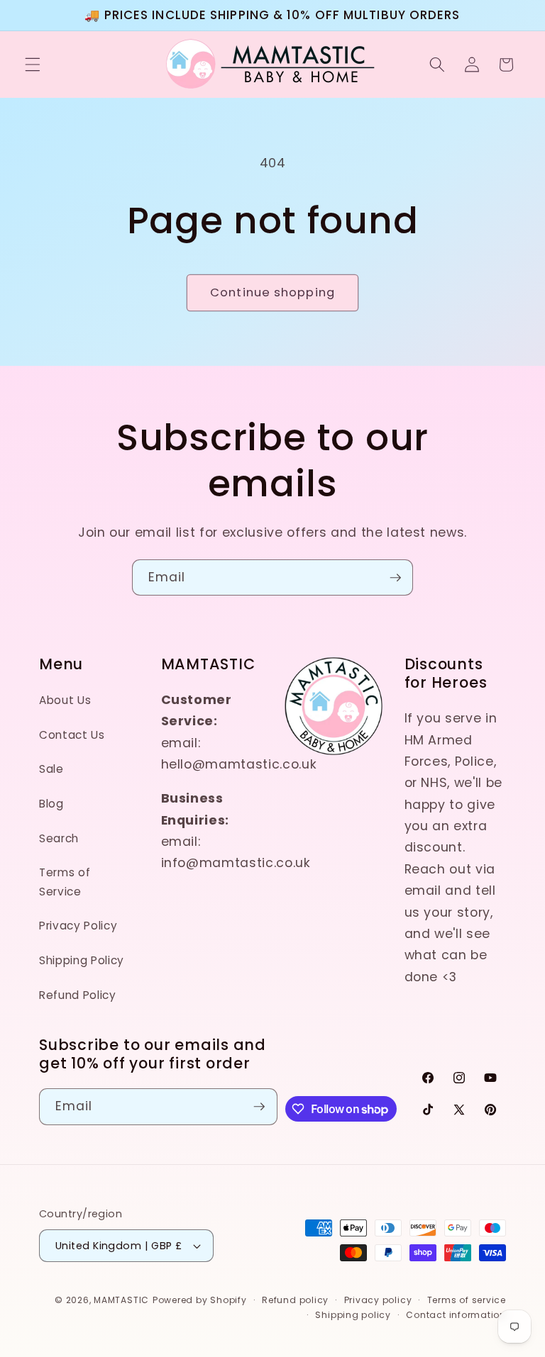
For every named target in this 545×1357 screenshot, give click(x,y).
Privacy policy (378, 1300)
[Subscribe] (395, 577)
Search (59, 838)
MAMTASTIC (121, 1300)
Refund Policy (77, 995)
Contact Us (72, 734)
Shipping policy (353, 1315)
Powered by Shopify (200, 1300)
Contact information (456, 1315)
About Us (65, 700)
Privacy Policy (78, 925)
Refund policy (295, 1300)
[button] (33, 65)
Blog (51, 803)
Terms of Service (64, 882)
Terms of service (466, 1300)
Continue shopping (272, 292)
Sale (51, 768)
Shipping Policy (81, 960)
